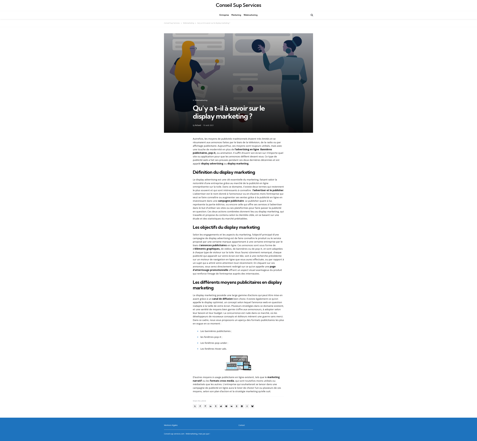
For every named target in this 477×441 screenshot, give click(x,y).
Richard (198, 125)
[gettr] (247, 406)
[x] (195, 406)
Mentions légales (171, 425)
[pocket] (226, 406)
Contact (241, 425)
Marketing (236, 15)
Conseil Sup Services (238, 5)
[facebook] (200, 406)
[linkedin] (210, 406)
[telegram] (242, 406)
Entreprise (224, 15)
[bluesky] (252, 406)
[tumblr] (216, 406)
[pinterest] (205, 406)
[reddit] (221, 406)
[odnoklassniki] (237, 406)
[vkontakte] (231, 406)
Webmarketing (251, 15)
